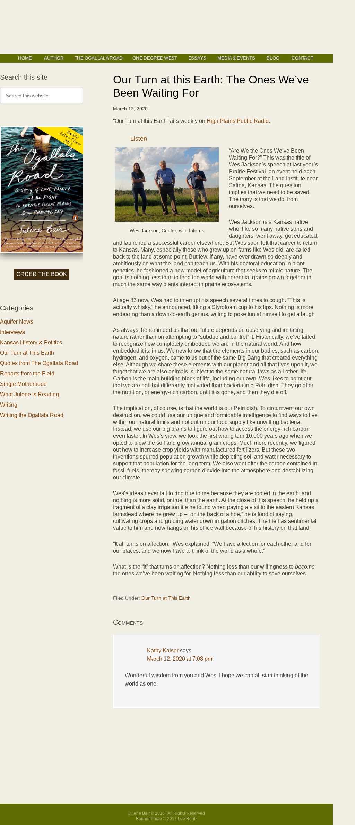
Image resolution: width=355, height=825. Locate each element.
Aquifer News (16, 322)
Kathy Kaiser (163, 650)
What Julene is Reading (29, 394)
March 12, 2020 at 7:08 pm (179, 659)
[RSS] (38, 66)
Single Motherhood (23, 384)
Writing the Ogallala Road (31, 415)
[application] (216, 140)
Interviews (12, 332)
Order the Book (41, 274)
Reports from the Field (27, 374)
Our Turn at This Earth (166, 598)
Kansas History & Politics (31, 342)
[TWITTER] (15, 66)
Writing (8, 405)
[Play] (122, 140)
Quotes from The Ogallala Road (39, 363)
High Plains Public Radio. (238, 121)
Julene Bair (166, 27)
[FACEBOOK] (23, 66)
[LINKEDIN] (30, 66)
